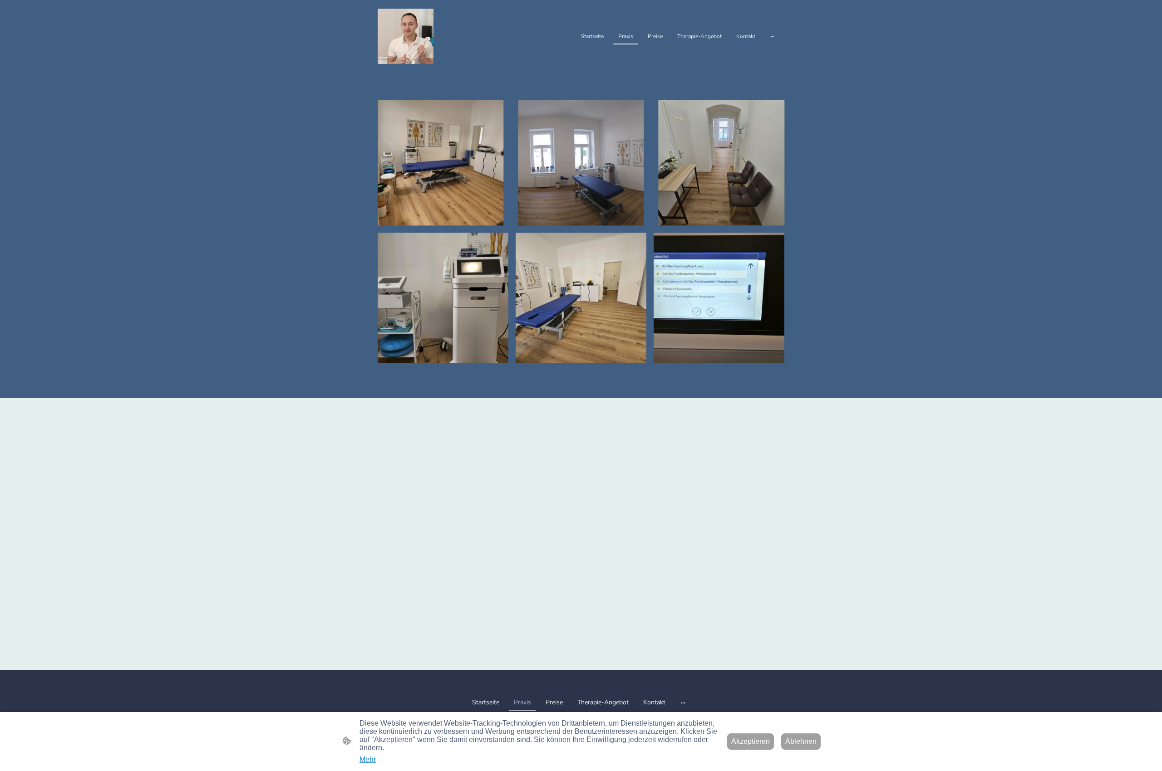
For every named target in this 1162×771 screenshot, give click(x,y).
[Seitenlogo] (405, 36)
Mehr (367, 759)
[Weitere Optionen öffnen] (772, 36)
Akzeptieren (750, 741)
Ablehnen (801, 741)
